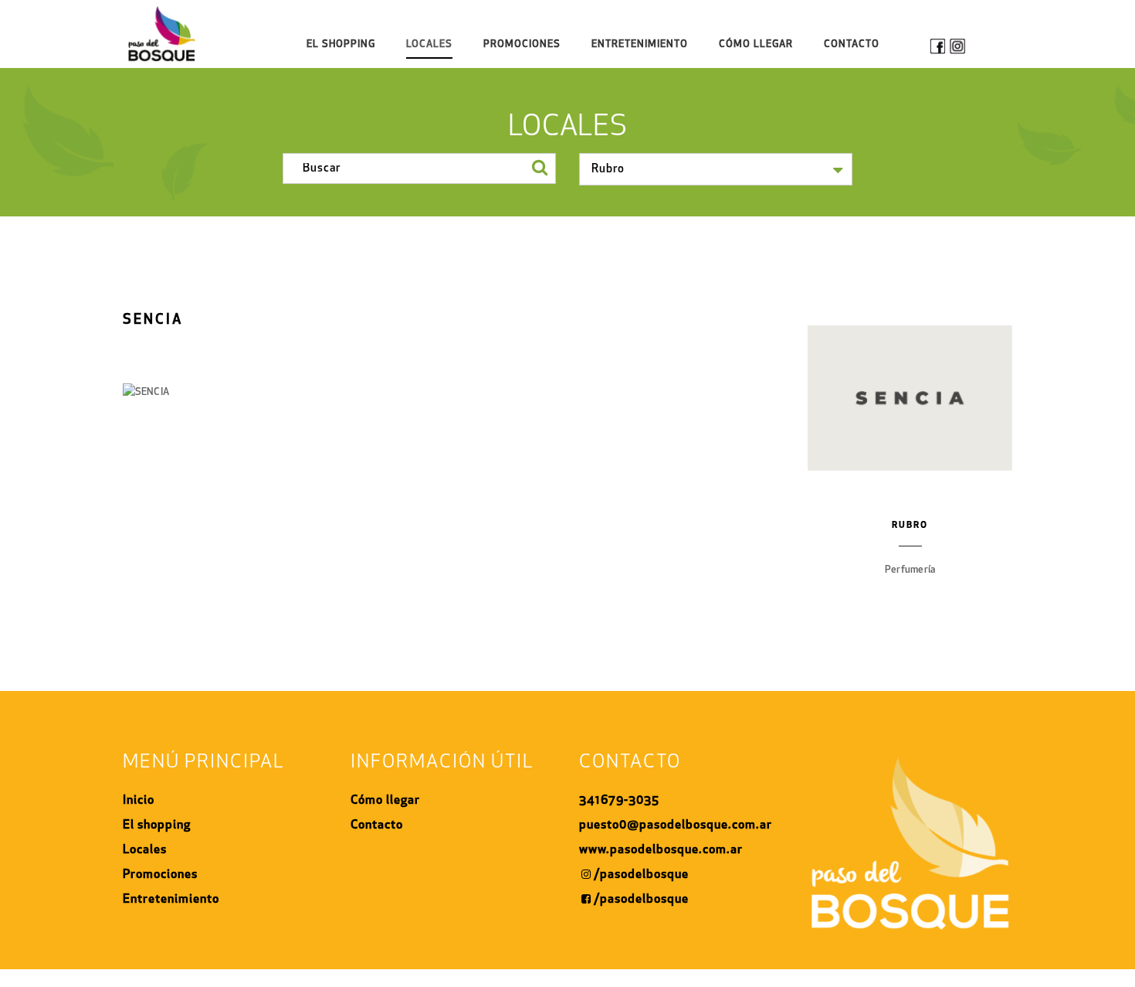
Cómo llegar (385, 801)
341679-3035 (619, 801)
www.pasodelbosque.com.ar (661, 850)
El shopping (341, 44)
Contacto (851, 44)
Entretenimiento (639, 44)
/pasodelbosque (641, 875)
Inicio (138, 801)
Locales (429, 44)
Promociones (522, 44)
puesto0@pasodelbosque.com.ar (675, 825)
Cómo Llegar (756, 44)
